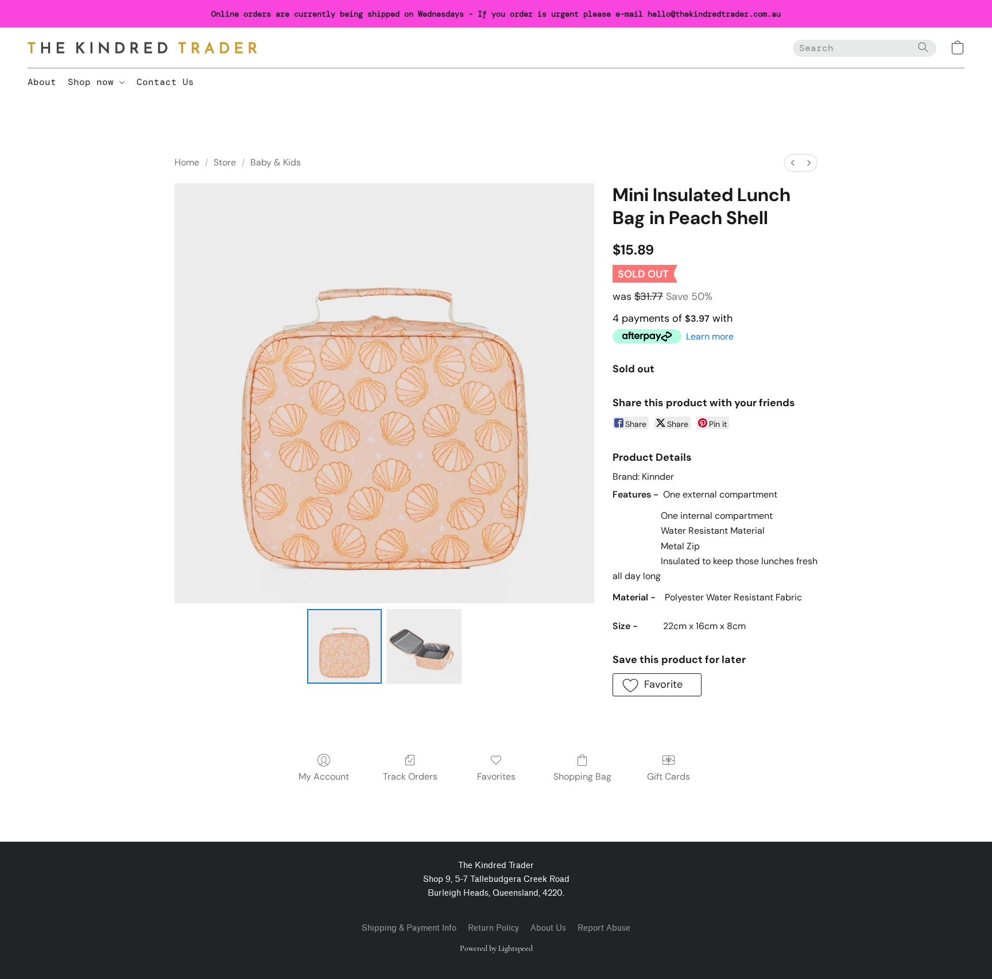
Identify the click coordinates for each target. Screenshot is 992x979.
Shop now (93, 82)
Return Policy (493, 928)
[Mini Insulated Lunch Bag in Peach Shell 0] (344, 646)
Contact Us (165, 82)
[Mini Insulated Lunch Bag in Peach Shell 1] (423, 646)
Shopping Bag (582, 776)
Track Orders (410, 776)
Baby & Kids (275, 162)
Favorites (496, 776)
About (42, 82)
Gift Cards (668, 776)
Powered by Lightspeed (496, 948)
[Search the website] (923, 47)
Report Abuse (604, 928)
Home (187, 162)
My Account (324, 776)
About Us (548, 928)
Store (225, 162)
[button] (142, 47)
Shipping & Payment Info (409, 928)
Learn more (710, 336)
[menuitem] (793, 163)
